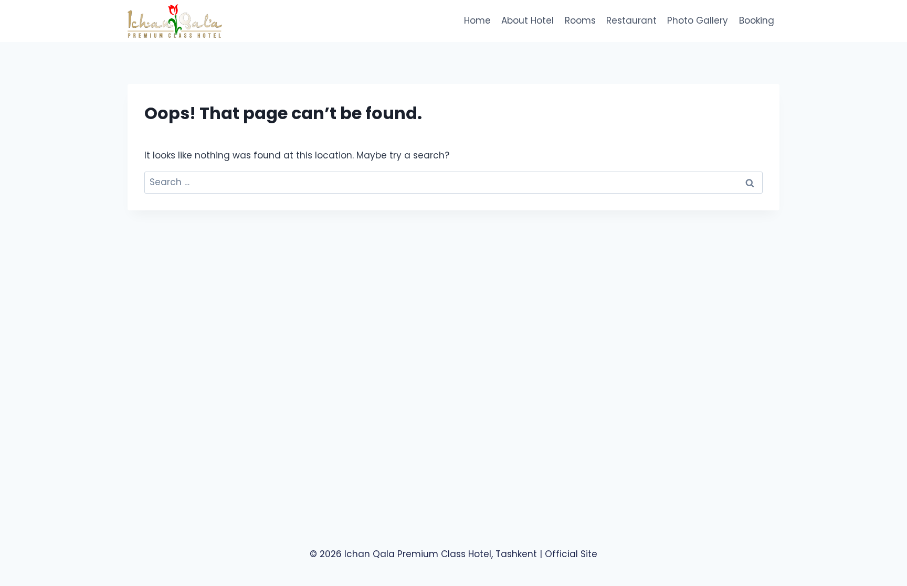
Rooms (580, 20)
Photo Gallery (697, 20)
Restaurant (631, 20)
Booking (756, 20)
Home (477, 20)
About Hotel (527, 20)
